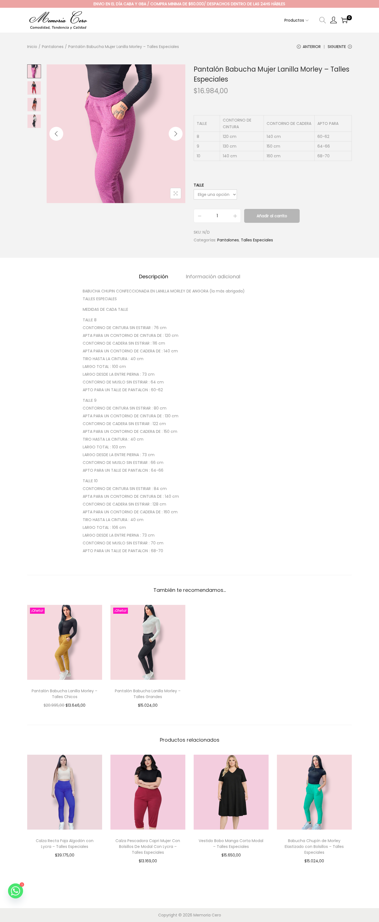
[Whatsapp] (15, 890)
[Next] (176, 134)
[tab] (153, 277)
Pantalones (53, 46)
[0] (344, 20)
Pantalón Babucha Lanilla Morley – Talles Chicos (64, 693)
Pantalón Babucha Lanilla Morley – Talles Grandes (148, 693)
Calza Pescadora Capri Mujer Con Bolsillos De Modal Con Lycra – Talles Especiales (147, 846)
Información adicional (213, 276)
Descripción (153, 276)
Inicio (32, 46)
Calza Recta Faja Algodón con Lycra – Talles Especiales (65, 843)
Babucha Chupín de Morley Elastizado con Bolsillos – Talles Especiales (314, 846)
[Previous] (56, 134)
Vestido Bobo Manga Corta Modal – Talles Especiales (231, 843)
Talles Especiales (257, 240)
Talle (199, 185)
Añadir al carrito (272, 216)
